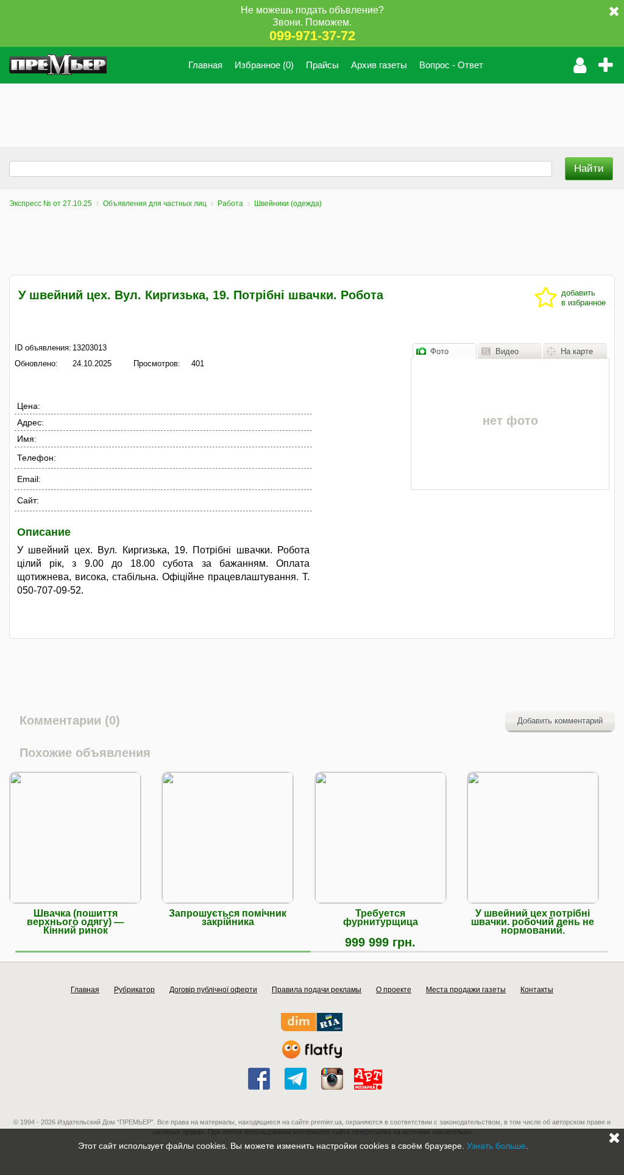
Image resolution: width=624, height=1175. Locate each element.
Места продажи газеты (466, 989)
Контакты (536, 989)
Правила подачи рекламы (316, 989)
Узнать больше (496, 1146)
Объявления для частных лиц (155, 203)
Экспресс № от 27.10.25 (50, 203)
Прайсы (322, 65)
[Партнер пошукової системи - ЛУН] (312, 1055)
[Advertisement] (222, 110)
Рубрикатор (134, 989)
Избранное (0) (264, 65)
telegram (296, 1079)
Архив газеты (379, 65)
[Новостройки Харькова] (311, 1028)
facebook (259, 1079)
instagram (332, 1079)
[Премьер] (58, 65)
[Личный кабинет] (579, 65)
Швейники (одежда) (288, 203)
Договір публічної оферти (213, 989)
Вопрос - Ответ (451, 65)
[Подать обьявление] (609, 65)
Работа (230, 203)
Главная (205, 65)
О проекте (393, 989)
